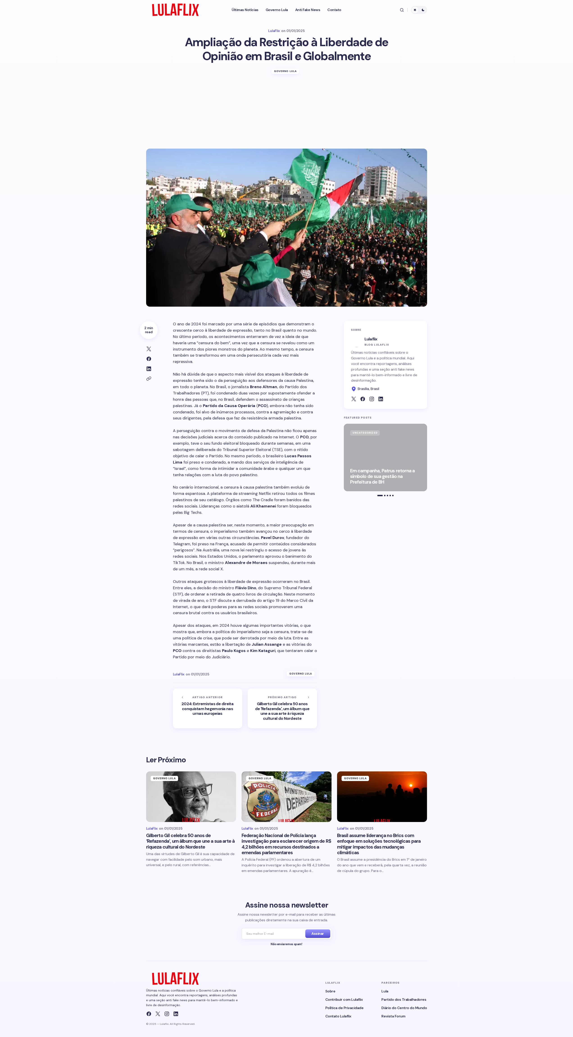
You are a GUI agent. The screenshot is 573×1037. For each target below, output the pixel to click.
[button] (402, 10)
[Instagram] (166, 1013)
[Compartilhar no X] (149, 349)
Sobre (330, 991)
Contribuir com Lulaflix (344, 999)
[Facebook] (148, 1013)
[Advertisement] (287, 114)
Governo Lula (285, 71)
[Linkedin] (175, 1013)
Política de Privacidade (344, 1007)
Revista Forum (393, 1016)
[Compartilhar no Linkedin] (149, 369)
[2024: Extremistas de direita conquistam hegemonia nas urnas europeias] (207, 708)
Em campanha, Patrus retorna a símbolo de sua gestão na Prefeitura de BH (382, 476)
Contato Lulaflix (338, 1016)
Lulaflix (371, 339)
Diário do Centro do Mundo (404, 1007)
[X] (157, 1013)
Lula (384, 991)
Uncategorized (365, 432)
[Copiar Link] (149, 379)
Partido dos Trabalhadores (403, 999)
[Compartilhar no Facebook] (149, 359)
